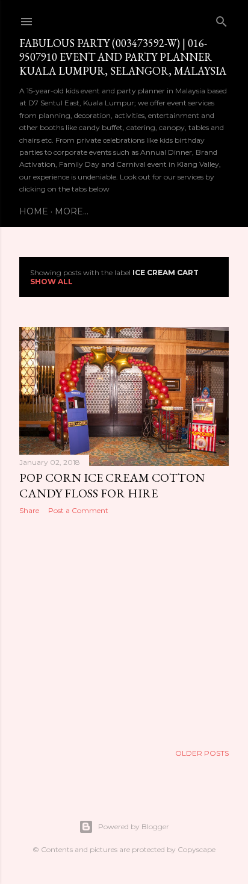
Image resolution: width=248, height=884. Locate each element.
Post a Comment (78, 510)
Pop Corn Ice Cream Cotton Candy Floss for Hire (112, 485)
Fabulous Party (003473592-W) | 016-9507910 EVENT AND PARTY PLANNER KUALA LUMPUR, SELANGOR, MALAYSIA (122, 57)
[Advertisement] (124, 629)
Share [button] (29, 510)
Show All (51, 281)
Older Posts (202, 753)
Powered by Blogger (133, 826)
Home (33, 211)
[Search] (221, 19)
